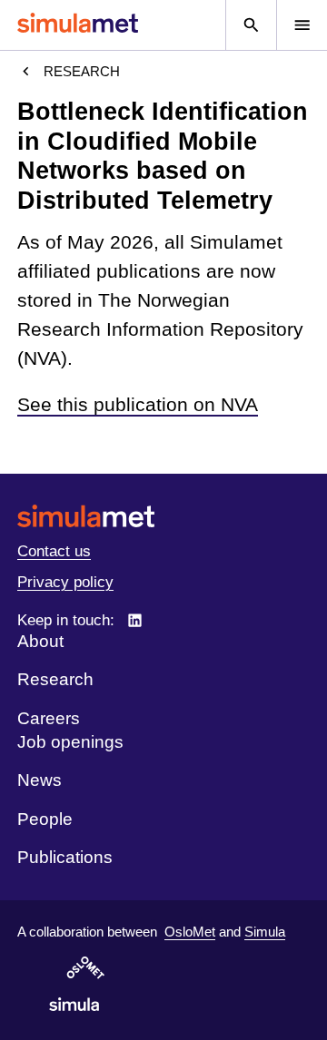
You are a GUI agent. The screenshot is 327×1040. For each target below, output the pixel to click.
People (45, 819)
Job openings (70, 741)
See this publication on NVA (137, 405)
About (40, 641)
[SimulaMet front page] (163, 516)
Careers (48, 718)
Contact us (54, 551)
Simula (264, 931)
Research (82, 71)
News (39, 780)
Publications (65, 857)
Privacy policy (65, 582)
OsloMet (189, 931)
